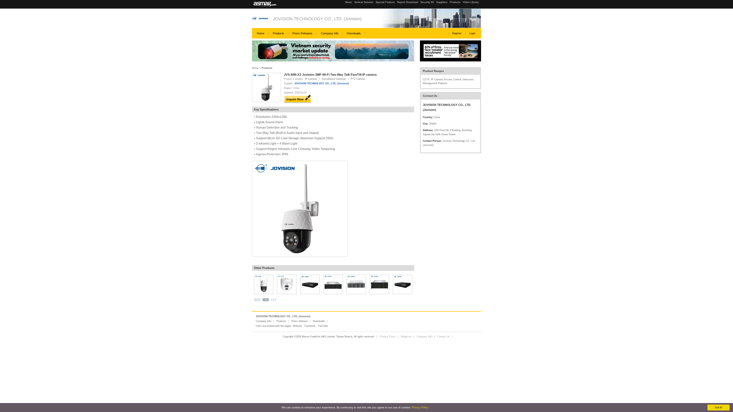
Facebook (309, 325)
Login (472, 33)
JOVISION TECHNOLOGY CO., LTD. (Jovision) (317, 18)
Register (456, 33)
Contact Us (443, 336)
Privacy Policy (388, 336)
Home (260, 33)
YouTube (323, 325)
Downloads (354, 33)
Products (278, 33)
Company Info (329, 33)
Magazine (406, 336)
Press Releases (302, 33)
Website (297, 325)
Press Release (299, 321)
